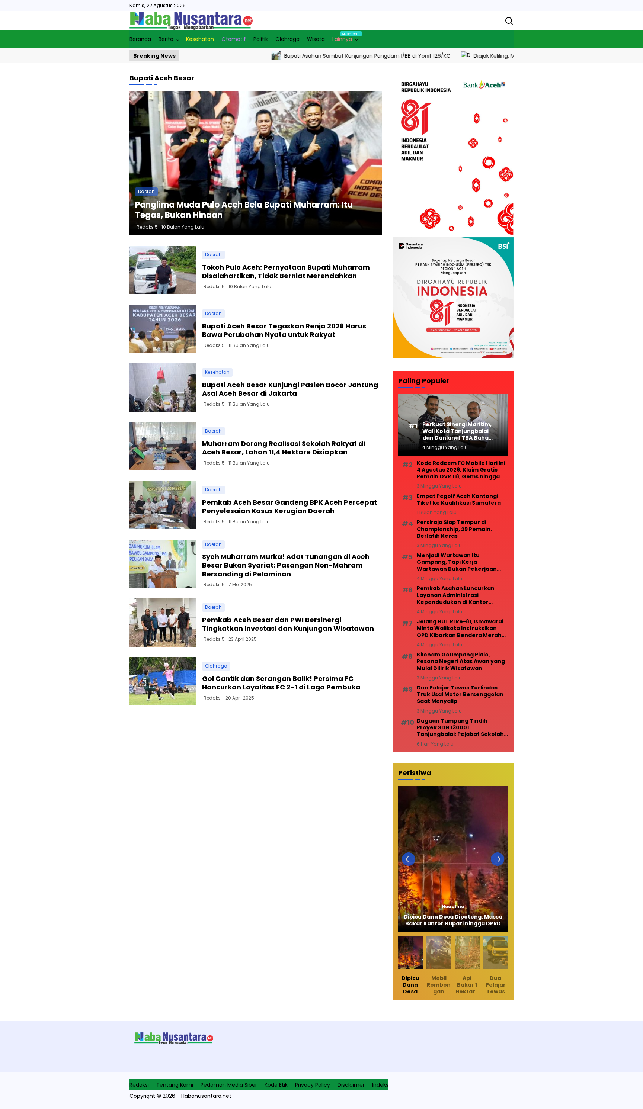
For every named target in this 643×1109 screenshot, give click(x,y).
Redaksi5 (147, 227)
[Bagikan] (509, 20)
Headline (453, 906)
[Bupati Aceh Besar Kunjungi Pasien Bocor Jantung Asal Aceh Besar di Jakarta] (162, 387)
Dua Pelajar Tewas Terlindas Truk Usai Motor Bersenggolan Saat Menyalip (460, 694)
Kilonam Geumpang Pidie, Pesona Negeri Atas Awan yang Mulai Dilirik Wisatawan (461, 661)
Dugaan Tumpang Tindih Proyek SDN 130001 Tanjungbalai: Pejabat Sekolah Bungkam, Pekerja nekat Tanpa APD (462, 727)
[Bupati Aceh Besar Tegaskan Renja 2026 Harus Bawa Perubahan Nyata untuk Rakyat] (162, 329)
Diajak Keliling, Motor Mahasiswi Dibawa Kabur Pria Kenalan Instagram (503, 56)
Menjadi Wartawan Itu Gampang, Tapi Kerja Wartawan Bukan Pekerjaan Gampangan (457, 562)
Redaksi (213, 698)
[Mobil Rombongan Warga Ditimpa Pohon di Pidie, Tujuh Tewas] (453, 859)
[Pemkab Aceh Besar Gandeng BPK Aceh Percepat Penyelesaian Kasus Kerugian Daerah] (162, 505)
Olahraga (216, 666)
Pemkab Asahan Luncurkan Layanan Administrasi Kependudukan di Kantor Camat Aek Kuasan (456, 595)
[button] (408, 859)
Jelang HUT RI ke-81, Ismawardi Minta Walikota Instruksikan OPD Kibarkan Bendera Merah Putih (460, 628)
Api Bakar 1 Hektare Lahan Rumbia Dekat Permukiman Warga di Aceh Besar (467, 985)
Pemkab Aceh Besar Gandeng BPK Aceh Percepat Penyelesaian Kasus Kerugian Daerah (289, 506)
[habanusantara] (191, 21)
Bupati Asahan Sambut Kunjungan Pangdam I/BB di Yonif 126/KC (308, 56)
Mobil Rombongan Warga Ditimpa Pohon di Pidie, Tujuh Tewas (453, 920)
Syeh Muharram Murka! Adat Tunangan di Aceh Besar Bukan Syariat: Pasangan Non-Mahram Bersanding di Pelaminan (286, 565)
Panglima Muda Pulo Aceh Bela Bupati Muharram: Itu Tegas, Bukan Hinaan (244, 210)
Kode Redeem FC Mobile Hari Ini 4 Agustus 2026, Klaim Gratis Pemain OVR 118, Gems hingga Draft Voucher (461, 470)
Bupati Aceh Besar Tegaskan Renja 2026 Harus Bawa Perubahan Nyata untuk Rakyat (284, 330)
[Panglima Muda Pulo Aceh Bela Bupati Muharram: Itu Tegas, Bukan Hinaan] (255, 163)
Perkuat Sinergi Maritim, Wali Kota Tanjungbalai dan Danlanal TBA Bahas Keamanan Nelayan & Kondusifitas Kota (457, 431)
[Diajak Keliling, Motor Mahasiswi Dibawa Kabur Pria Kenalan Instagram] (406, 55)
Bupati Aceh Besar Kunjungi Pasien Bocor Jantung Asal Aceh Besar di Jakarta (290, 389)
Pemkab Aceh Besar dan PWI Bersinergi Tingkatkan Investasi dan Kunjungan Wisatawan (288, 624)
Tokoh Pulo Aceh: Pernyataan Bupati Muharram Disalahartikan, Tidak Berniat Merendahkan (286, 271)
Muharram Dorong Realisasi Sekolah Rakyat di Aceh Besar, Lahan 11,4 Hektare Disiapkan (283, 448)
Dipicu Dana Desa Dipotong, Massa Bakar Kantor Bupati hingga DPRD (410, 985)
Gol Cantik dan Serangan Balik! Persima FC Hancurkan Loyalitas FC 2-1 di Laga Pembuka (281, 683)
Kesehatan (217, 372)
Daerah (146, 191)
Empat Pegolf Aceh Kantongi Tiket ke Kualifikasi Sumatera (459, 499)
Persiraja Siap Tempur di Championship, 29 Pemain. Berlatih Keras (454, 529)
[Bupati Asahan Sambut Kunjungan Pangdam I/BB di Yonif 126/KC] (216, 55)
